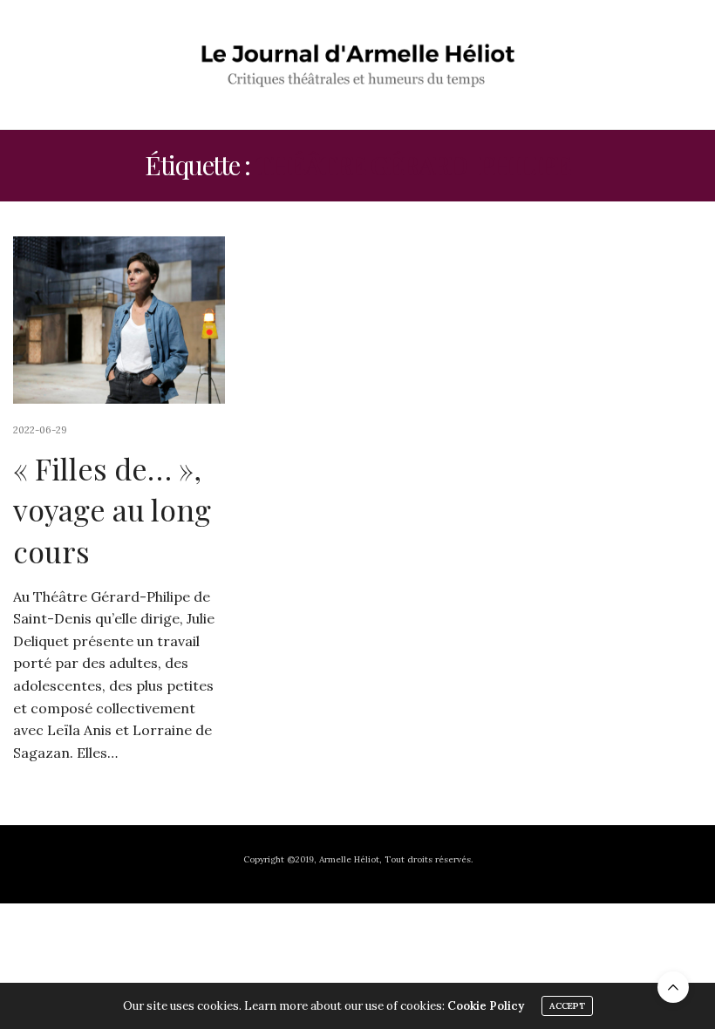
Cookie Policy (485, 1005)
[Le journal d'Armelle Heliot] (358, 64)
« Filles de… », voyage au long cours (112, 509)
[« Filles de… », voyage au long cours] (119, 320)
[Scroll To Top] (673, 987)
